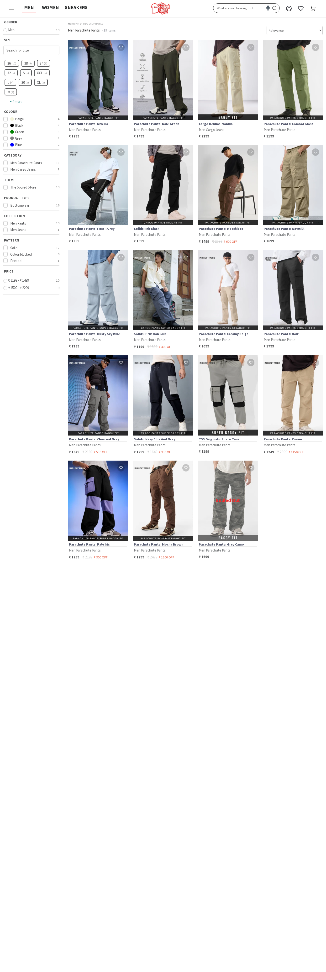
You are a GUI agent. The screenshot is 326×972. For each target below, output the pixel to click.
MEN (29, 7)
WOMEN (50, 7)
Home (71, 23)
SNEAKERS (76, 7)
